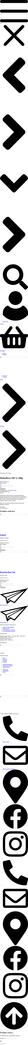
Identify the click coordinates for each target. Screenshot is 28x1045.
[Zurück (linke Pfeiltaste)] (0, 1044)
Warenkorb (3, 488)
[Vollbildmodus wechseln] (2, 1043)
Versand (4, 483)
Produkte (2, 426)
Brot (15, 490)
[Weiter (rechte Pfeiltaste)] (2, 1044)
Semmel (3, 535)
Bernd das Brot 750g (7, 572)
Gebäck (7, 538)
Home (1, 379)
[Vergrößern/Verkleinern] (0, 1043)
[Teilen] (3, 1043)
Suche (1, 1038)
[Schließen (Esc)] (4, 1043)
